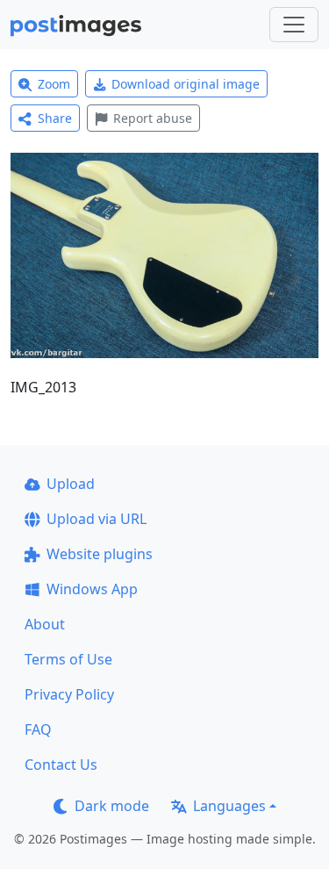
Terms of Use (68, 659)
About (45, 624)
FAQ (38, 729)
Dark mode (112, 805)
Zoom (54, 83)
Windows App (92, 589)
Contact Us (61, 764)
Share (55, 118)
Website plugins (99, 554)
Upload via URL (96, 518)
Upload (70, 483)
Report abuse (152, 118)
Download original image (185, 83)
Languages (229, 805)
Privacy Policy (69, 694)
